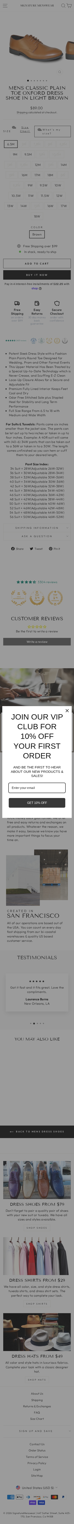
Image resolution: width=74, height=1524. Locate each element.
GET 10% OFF (37, 802)
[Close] (67, 710)
